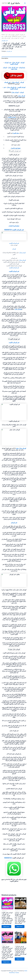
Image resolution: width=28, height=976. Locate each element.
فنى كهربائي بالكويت (20, 109)
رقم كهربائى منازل (12, 87)
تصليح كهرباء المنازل (14, 226)
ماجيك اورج (15, 3)
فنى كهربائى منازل (13, 67)
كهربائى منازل (15, 62)
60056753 (8, 229)
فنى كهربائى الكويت (11, 88)
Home (3, 34)
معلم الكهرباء (16, 133)
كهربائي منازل (22, 260)
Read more (6, 926)
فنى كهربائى (8, 62)
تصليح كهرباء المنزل (15, 148)
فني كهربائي (22, 34)
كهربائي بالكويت (12, 117)
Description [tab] (5, 58)
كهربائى (22, 62)
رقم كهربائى (22, 67)
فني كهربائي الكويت (18, 229)
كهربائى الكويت (14, 64)
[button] (23, 8)
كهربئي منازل (22, 252)
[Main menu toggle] (24, 3)
